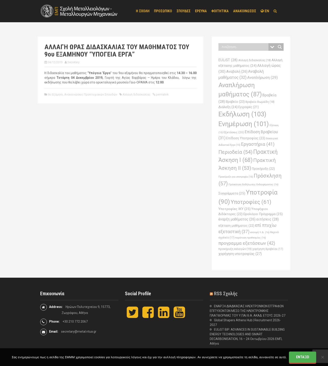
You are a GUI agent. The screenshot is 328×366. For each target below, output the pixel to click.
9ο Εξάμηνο (55, 94)
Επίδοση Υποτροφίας (245, 138)
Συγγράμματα (231, 193)
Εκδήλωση (242, 114)
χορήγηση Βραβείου (267, 249)
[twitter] (132, 316)
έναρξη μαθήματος (236, 219)
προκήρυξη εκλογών (235, 249)
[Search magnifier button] (280, 47)
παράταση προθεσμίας (250, 237)
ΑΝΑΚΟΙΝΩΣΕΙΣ (244, 11)
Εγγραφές (248, 107)
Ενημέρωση (243, 124)
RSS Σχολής (226, 293)
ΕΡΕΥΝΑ (201, 11)
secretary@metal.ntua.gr (78, 331)
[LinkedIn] (163, 316)
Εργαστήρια (257, 144)
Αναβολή (236, 71)
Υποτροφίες (251, 202)
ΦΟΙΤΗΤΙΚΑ (220, 11)
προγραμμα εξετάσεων (246, 243)
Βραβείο (235, 102)
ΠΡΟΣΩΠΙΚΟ (163, 11)
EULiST (228, 60)
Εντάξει (302, 357)
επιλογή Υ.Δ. (260, 232)
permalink (162, 94)
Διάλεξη (228, 107)
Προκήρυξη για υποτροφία (235, 176)
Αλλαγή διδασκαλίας (136, 94)
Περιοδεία (235, 152)
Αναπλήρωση (262, 77)
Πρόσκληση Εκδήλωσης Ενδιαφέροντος (253, 184)
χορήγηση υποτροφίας (240, 254)
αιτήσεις (267, 219)
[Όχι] (322, 357)
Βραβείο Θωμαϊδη (259, 101)
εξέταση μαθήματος (236, 225)
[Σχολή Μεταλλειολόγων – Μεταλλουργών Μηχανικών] (79, 11)
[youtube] (179, 316)
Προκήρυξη (263, 168)
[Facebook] (148, 316)
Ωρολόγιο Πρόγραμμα (263, 214)
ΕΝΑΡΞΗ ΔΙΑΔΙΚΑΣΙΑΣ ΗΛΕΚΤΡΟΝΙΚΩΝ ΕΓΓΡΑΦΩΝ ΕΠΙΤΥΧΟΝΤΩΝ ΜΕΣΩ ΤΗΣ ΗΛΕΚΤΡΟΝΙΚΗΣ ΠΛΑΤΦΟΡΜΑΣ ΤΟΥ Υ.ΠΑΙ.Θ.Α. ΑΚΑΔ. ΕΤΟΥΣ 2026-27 (247, 310)
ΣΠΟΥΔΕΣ (183, 11)
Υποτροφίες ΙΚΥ (234, 209)
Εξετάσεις (234, 132)
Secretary (73, 62)
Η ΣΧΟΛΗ (142, 11)
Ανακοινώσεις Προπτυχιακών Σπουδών (90, 94)
